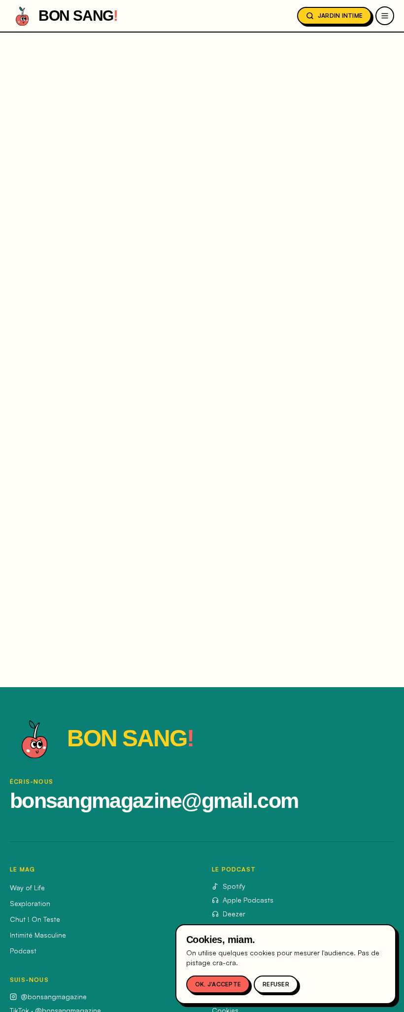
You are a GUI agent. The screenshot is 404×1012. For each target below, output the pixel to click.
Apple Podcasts (248, 900)
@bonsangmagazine (54, 996)
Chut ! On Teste (35, 919)
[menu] (384, 15)
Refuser (276, 984)
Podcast (23, 950)
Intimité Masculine (38, 935)
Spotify (234, 886)
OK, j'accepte (218, 984)
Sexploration (30, 903)
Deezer (234, 913)
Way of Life (27, 887)
